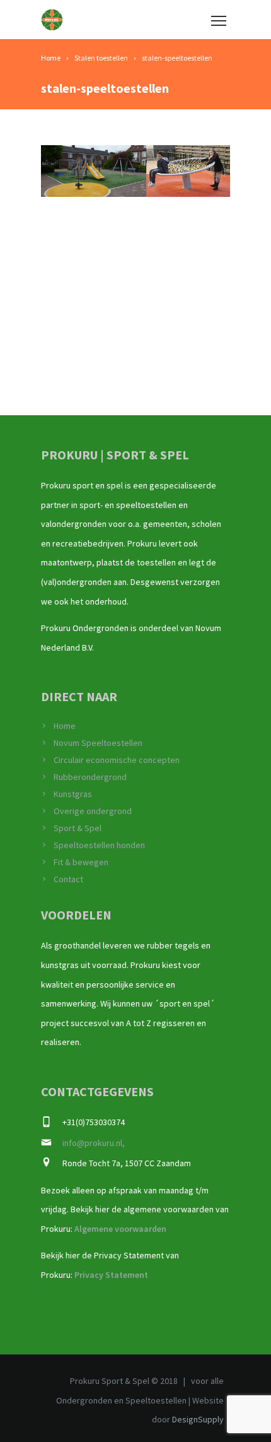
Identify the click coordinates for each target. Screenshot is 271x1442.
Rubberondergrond (90, 777)
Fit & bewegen (81, 862)
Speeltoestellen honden (99, 845)
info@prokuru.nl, (93, 1143)
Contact (68, 879)
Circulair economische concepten (117, 759)
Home (65, 725)
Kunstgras (73, 794)
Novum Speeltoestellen (98, 742)
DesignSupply (198, 1419)
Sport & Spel (77, 828)
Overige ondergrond (93, 811)
